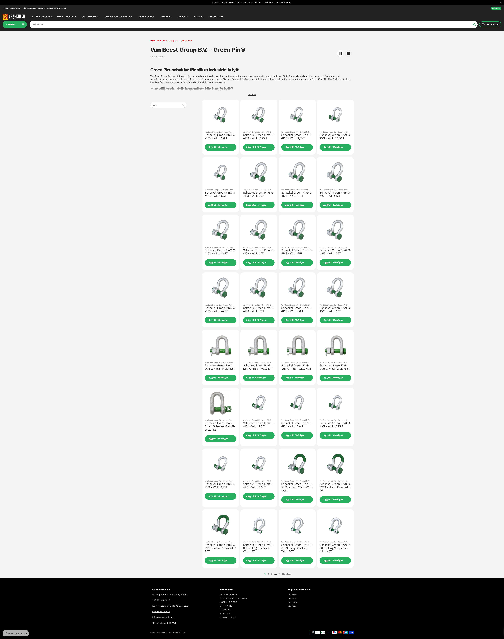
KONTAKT (225, 613)
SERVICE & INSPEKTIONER (233, 598)
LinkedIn (292, 594)
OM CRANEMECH (229, 594)
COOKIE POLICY (228, 617)
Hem (152, 40)
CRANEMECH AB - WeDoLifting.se (171, 632)
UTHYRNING (226, 606)
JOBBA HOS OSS (228, 602)
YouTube (292, 606)
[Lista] (348, 53)
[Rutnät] (340, 53)
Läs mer (252, 94)
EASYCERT (225, 609)
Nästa (286, 574)
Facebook (293, 598)
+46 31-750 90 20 (161, 611)
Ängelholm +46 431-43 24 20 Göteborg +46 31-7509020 (45, 8)
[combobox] (168, 105)
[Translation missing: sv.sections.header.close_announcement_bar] (500, 2)
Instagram (293, 602)
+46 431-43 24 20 (161, 600)
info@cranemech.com (12, 8)
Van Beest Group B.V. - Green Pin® (174, 40)
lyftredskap (301, 76)
